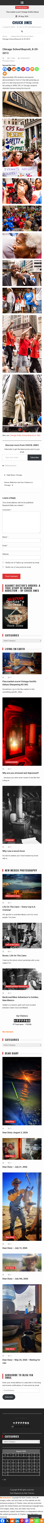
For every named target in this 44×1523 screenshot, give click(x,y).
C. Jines (12, 58)
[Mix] (32, 69)
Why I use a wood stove (13, 851)
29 (32, 1470)
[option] (22, 12)
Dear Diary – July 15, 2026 (14, 1248)
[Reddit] (14, 69)
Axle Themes (29, 1493)
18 (10, 1467)
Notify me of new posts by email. (18, 567)
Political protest (10, 466)
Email (5, 546)
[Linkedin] (18, 69)
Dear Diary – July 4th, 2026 (15, 1278)
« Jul (4, 1480)
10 (5, 1464)
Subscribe (34, 457)
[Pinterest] (23, 69)
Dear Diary (10, 1122)
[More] (5, 74)
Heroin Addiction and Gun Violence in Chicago (18, 483)
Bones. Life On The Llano (14, 955)
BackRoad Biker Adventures (17, 986)
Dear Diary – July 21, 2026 (14, 1167)
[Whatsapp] (37, 69)
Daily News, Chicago (14, 475)
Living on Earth (11, 762)
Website (5, 554)
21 (26, 1467)
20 (21, 1467)
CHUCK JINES (22, 22)
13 (21, 1464)
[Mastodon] (28, 69)
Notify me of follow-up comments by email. (22, 563)
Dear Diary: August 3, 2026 (15, 1132)
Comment (6, 510)
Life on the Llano (12, 945)
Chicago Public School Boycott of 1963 (25, 435)
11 (10, 1464)
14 (26, 1464)
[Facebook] (5, 69)
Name (5, 537)
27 (21, 1470)
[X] (9, 69)
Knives (8, 671)
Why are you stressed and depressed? (22, 12)
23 (37, 1467)
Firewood (9, 840)
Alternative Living (12, 896)
